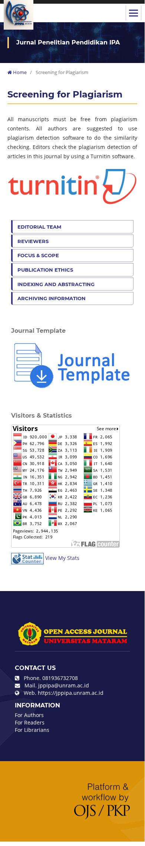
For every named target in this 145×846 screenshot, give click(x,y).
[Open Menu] (133, 13)
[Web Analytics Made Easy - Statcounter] (27, 557)
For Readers (30, 722)
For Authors (29, 715)
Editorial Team (39, 227)
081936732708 (60, 677)
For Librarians (32, 729)
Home (19, 72)
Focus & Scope (38, 255)
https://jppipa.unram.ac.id (70, 692)
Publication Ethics (45, 270)
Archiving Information (51, 298)
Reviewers (33, 241)
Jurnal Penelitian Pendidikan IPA (68, 42)
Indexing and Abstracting (56, 284)
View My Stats (62, 557)
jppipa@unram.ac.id (63, 685)
